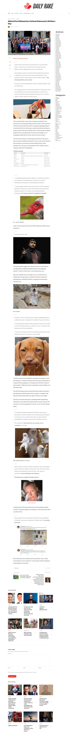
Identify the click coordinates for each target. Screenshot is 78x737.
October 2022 (58, 78)
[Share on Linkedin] (10, 68)
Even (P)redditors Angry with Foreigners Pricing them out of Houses (28, 728)
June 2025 (57, 48)
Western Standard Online (20, 58)
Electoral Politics (58, 115)
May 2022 (57, 83)
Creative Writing (58, 111)
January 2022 (58, 87)
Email (24, 667)
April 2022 (57, 84)
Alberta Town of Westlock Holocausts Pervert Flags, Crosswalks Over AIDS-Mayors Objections (12, 636)
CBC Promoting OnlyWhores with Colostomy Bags (28, 634)
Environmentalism (59, 117)
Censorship (58, 103)
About (33, 13)
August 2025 (58, 46)
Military (57, 124)
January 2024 (58, 63)
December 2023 (58, 64)
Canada (9, 630)
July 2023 (57, 68)
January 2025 (58, 54)
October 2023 (58, 65)
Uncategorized (58, 138)
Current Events (58, 113)
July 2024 (57, 59)
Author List (16, 13)
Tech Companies (58, 135)
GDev (57, 118)
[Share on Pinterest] (10, 65)
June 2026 (57, 36)
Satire (57, 131)
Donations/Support (26, 13)
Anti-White (57, 98)
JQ (56, 122)
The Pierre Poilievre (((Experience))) (43, 608)
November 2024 (58, 56)
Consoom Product (59, 106)
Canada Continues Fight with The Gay (43, 727)
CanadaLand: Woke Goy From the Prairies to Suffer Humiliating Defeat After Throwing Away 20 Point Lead (28, 611)
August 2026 (58, 34)
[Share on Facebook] (10, 58)
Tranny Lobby (16, 568)
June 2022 (57, 82)
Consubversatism (59, 107)
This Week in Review (59, 137)
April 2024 (57, 60)
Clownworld (58, 105)
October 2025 (58, 44)
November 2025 (58, 43)
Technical (57, 136)
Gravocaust (58, 119)
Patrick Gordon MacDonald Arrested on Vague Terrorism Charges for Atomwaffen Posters (43, 702)
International (58, 121)
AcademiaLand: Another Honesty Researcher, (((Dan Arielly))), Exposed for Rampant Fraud (44, 635)
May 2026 (57, 37)
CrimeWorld (58, 112)
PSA (56, 130)
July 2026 (57, 35)
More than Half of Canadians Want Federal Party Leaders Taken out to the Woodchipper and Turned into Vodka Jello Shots (28, 703)
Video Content (58, 140)
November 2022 (58, 77)
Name (9, 667)
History (57, 120)
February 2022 (58, 86)
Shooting (57, 133)
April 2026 (57, 38)
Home (12, 13)
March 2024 (58, 61)
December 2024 (58, 55)
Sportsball (57, 134)
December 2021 (58, 88)
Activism (57, 97)
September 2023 (58, 66)
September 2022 (58, 79)
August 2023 (58, 67)
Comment (9, 653)
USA (56, 139)
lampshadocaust (58, 123)
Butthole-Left (26, 630)
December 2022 (58, 76)
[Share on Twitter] (10, 62)
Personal (57, 126)
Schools (40, 630)
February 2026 (58, 40)
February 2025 (58, 53)
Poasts (21, 13)
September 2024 (58, 58)
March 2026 (58, 39)
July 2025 (57, 47)
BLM (56, 100)
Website (40, 667)
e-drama (57, 114)
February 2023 (58, 74)
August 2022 (58, 80)
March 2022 (58, 85)
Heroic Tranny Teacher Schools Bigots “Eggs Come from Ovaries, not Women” (25, 576)
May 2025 (57, 49)
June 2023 (57, 69)
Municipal (57, 125)
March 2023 (58, 73)
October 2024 (58, 57)
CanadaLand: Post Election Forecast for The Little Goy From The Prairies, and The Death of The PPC (12, 610)
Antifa (57, 99)
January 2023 (58, 75)
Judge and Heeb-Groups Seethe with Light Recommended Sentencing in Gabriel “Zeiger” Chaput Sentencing (12, 703)
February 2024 (58, 62)
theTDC (11, 26)
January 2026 (58, 41)
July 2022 (57, 81)
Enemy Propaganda (59, 116)
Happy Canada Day (12, 725)
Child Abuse (58, 104)
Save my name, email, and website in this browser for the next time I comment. (23, 672)
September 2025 (58, 45)
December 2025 (58, 42)
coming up (24, 145)
